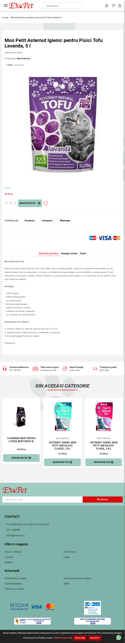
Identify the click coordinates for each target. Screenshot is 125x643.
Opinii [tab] (83, 253)
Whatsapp (65, 220)
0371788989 (13, 530)
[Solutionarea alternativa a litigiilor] (32, 621)
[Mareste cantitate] (15, 203)
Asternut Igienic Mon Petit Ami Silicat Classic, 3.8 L (62, 445)
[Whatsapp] (118, 637)
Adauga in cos (27, 203)
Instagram (47, 220)
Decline (80, 638)
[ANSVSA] (92, 608)
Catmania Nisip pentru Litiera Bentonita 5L (21, 440)
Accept (95, 638)
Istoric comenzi (13, 551)
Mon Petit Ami (23, 58)
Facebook (30, 220)
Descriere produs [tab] (49, 253)
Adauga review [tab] (69, 253)
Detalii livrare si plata (15, 578)
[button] (117, 69)
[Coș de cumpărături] (119, 5)
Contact (9, 557)
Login (66, 557)
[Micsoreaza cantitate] (6, 203)
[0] (113, 5)
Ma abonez (102, 499)
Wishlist (8, 562)
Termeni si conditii (14, 588)
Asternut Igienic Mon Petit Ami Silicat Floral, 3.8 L (103, 445)
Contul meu (70, 551)
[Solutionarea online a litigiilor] (92, 621)
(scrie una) (18, 65)
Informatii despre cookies (77, 578)
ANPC (67, 583)
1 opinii (14, 65)
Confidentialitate (13, 583)
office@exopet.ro (15, 535)
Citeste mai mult (62, 637)
